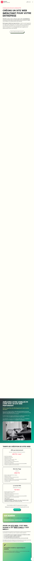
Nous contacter (17, 509)
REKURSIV (5, 1)
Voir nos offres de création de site (17, 31)
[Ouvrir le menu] (32, 2)
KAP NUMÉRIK (9, 516)
